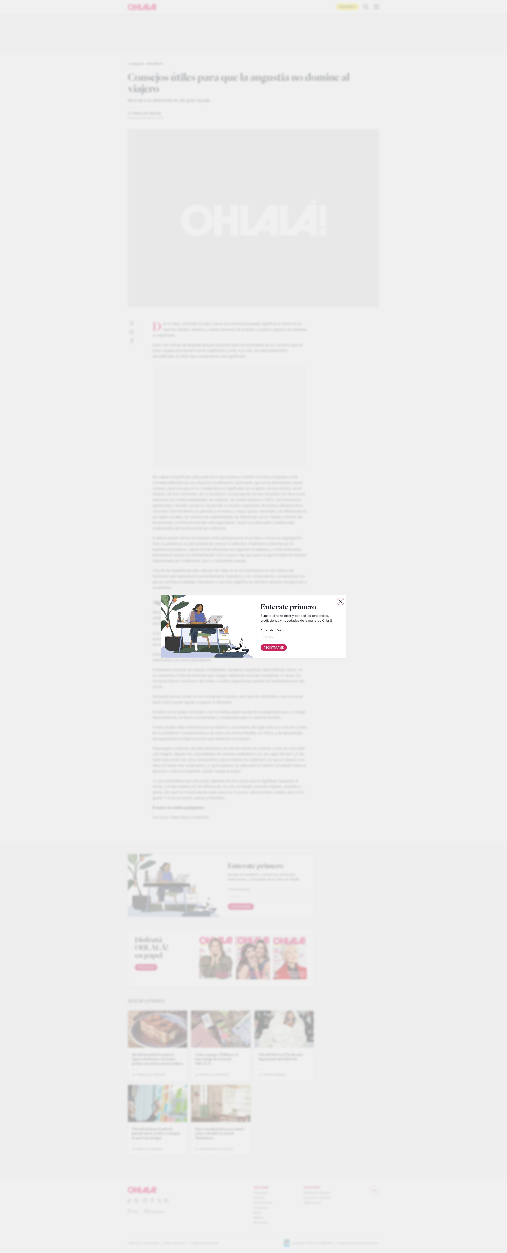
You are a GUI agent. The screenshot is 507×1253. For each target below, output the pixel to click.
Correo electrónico (271, 630)
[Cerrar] (340, 601)
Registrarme (273, 647)
